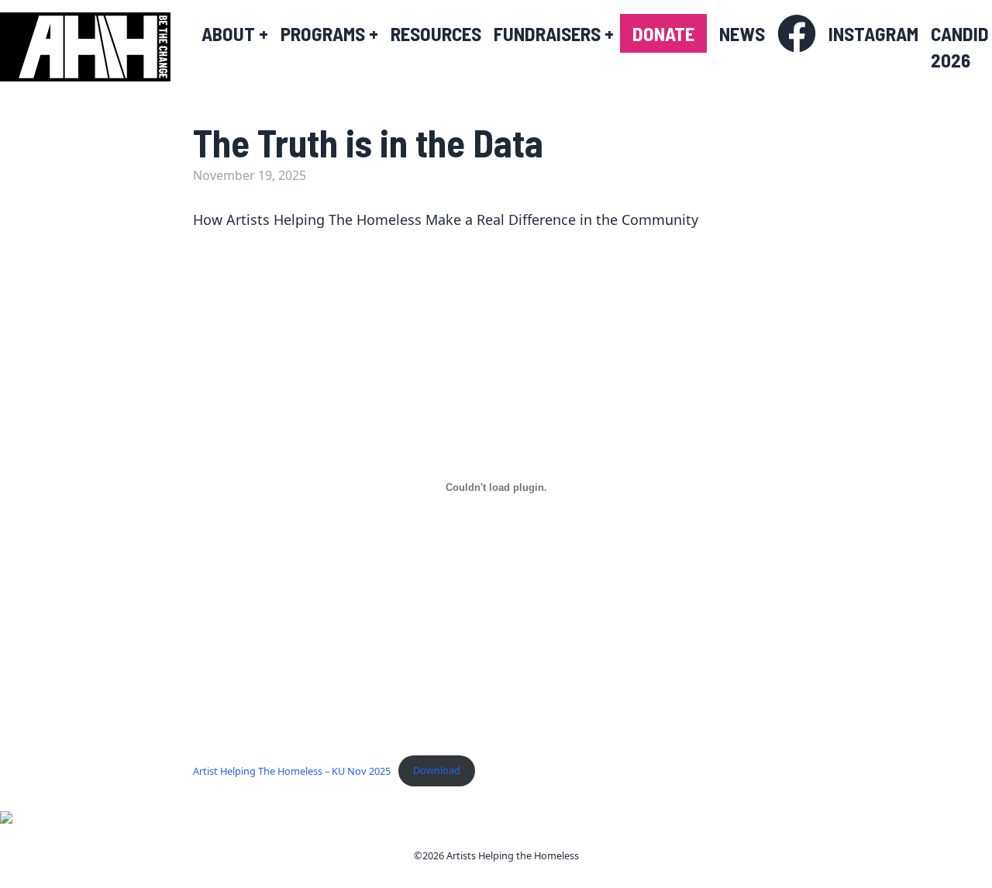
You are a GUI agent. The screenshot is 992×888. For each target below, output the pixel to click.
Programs (329, 33)
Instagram (873, 33)
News (742, 33)
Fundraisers (554, 33)
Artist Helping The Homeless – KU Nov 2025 (292, 770)
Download (436, 770)
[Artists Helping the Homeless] (93, 47)
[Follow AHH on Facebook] (796, 34)
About (235, 33)
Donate (663, 33)
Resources (436, 33)
